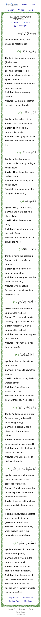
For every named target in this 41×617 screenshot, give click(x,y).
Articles (21, 10)
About (31, 609)
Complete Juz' (28, 598)
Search (11, 10)
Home (24, 5)
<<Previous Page (13, 601)
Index (33, 5)
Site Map (22, 609)
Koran (23, 612)
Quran (18, 612)
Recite (28, 22)
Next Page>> (29, 601)
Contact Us (11, 609)
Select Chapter (22, 26)
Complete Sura (13, 598)
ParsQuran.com (20, 614)
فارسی (30, 10)
